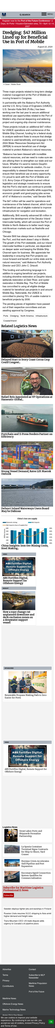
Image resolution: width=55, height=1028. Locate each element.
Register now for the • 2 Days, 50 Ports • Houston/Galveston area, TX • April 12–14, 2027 (27, 23)
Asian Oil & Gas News (13, 1015)
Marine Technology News (14, 1009)
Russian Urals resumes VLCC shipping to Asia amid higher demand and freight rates (27, 914)
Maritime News (9, 998)
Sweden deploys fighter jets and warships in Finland (27, 908)
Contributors (8, 986)
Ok (51, 1022)
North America (27, 315)
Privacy (6, 980)
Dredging (14, 315)
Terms (5, 974)
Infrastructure (41, 315)
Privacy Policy (38, 1023)
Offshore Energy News (13, 1003)
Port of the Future (36, 991)
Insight (6, 588)
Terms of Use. (11, 1026)
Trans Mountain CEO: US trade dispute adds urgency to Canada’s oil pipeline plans (24, 922)
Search (26, 14)
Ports (5, 315)
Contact (32, 969)
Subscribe (8, 895)
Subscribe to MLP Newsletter (37, 976)
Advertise (7, 969)
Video (5, 554)
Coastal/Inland (9, 320)
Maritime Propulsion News (38, 984)
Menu (50, 14)
